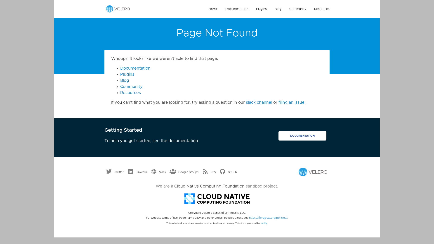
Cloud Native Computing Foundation (209, 186)
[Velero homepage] (118, 9)
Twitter (119, 172)
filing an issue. (292, 103)
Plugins (261, 9)
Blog (278, 9)
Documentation (236, 9)
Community (297, 9)
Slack (162, 172)
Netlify (264, 223)
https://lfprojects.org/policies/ (268, 217)
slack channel (259, 103)
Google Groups (188, 172)
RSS (213, 172)
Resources (322, 9)
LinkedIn (141, 172)
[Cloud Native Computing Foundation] (217, 198)
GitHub (232, 172)
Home (212, 9)
